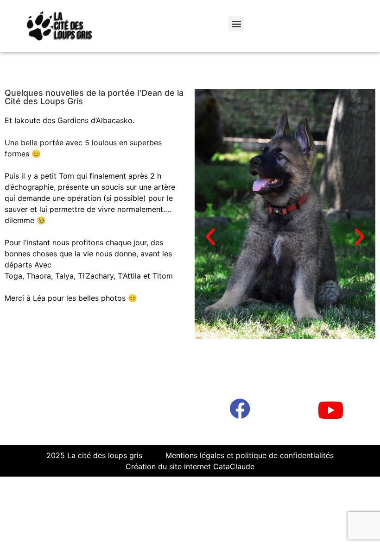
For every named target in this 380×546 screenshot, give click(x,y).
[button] (236, 23)
